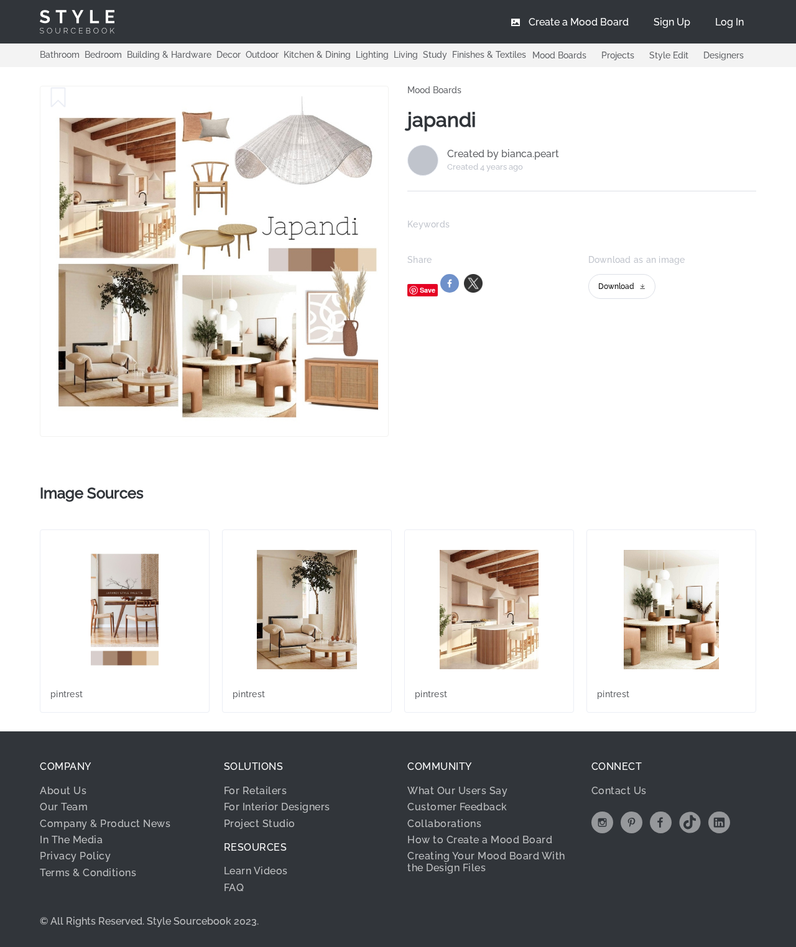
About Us (63, 791)
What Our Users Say (457, 791)
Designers (723, 55)
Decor (228, 55)
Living (406, 55)
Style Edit (668, 55)
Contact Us (619, 791)
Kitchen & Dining (317, 55)
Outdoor (262, 55)
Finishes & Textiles (489, 55)
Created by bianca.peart (503, 154)
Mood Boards (559, 55)
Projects (617, 55)
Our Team (64, 807)
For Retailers (255, 791)
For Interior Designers (277, 807)
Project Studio (259, 824)
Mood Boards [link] (434, 90)
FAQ (234, 888)
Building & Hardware (169, 55)
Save (427, 290)
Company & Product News (105, 824)
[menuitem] (729, 22)
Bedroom (103, 55)
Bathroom (60, 55)
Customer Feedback (457, 807)
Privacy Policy (75, 856)
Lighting (372, 55)
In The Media (71, 840)
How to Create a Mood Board (479, 840)
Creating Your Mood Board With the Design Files (486, 861)
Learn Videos (256, 871)
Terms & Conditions (88, 873)
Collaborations (444, 824)
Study (435, 55)
